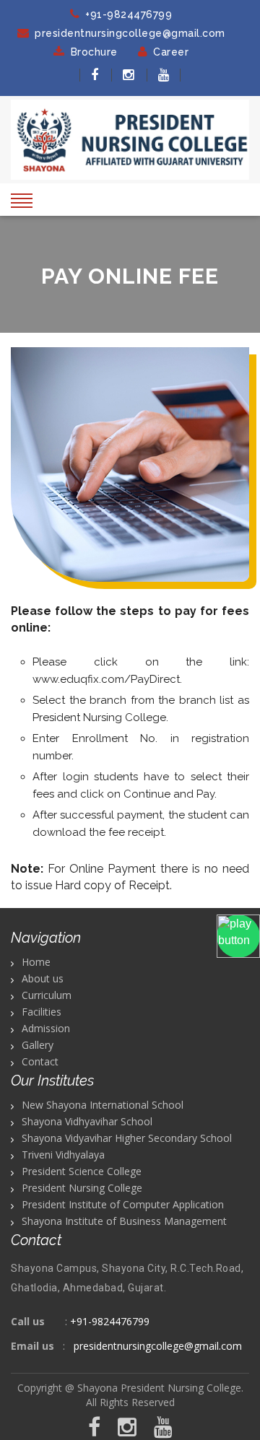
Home (36, 961)
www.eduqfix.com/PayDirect (106, 679)
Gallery (37, 1044)
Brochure (94, 52)
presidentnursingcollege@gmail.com (130, 33)
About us (43, 978)
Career (170, 52)
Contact (40, 1061)
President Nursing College (82, 1187)
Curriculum (47, 995)
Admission (46, 1028)
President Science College (82, 1171)
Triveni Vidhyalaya (63, 1154)
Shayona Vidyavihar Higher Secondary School (127, 1138)
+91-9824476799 (128, 14)
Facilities (41, 1011)
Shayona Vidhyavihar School (87, 1121)
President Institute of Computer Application (123, 1204)
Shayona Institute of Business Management (124, 1221)
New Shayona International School (102, 1104)
